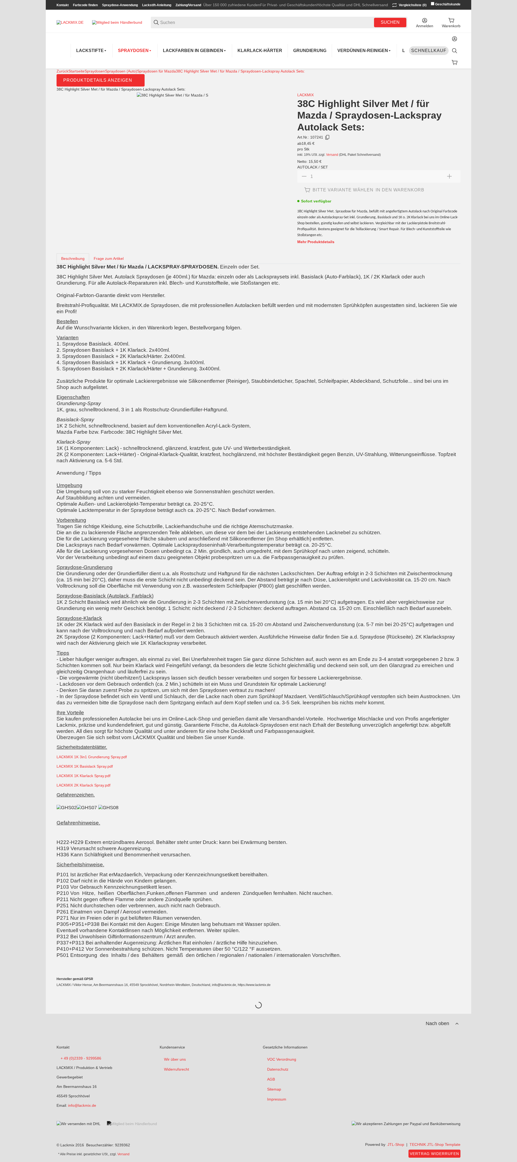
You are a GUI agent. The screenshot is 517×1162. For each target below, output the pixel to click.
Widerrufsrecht (176, 1069)
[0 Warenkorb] (454, 62)
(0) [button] (413, 5)
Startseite (76, 71)
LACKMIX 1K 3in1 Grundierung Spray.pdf (92, 757)
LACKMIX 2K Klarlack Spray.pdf (83, 785)
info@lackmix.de (82, 1105)
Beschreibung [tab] (73, 258)
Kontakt (63, 5)
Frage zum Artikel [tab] (109, 258)
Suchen (390, 22)
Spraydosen (95, 71)
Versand (332, 155)
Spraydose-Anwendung (120, 5)
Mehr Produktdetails (315, 242)
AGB (271, 1079)
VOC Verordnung (281, 1059)
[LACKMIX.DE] (70, 22)
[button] (456, 1023)
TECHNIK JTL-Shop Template (435, 1144)
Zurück (62, 71)
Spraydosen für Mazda (156, 71)
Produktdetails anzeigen (97, 80)
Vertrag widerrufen (434, 1153)
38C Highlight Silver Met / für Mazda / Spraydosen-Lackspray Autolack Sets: (240, 71)
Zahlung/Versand (188, 5)
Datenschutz (277, 1069)
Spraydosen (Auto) (121, 71)
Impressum (276, 1099)
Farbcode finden (85, 5)
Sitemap (274, 1089)
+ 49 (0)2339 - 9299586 (81, 1058)
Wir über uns (175, 1059)
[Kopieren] (327, 137)
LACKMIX (305, 95)
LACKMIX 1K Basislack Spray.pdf (85, 766)
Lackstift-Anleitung (156, 5)
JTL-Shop (395, 1144)
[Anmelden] (454, 39)
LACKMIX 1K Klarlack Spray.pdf (83, 776)
